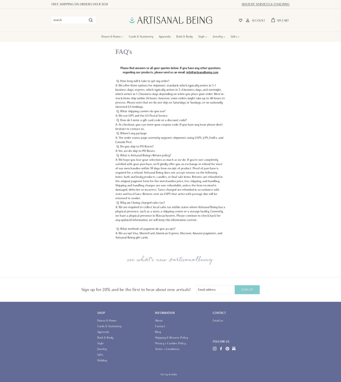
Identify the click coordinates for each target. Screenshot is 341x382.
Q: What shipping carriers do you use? (141, 111)
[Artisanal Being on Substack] (234, 348)
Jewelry (218, 36)
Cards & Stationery (141, 36)
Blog (158, 332)
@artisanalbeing (191, 260)
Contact (160, 326)
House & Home (111, 36)
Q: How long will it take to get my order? (143, 81)
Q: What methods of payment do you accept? (146, 228)
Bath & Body (184, 36)
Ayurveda (165, 36)
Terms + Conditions (167, 349)
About (159, 320)
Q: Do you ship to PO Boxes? (135, 146)
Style (201, 36)
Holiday (102, 360)
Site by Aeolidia (169, 374)
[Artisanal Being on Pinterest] (227, 348)
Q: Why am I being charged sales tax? (141, 202)
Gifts (234, 36)
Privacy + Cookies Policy (170, 343)
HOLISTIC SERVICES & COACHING (265, 4)
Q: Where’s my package (132, 133)
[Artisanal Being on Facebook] (221, 348)
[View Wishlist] (240, 20)
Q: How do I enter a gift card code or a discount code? (152, 120)
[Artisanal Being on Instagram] (214, 348)
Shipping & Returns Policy (171, 337)
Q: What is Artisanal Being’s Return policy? (144, 155)
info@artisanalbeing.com (202, 72)
